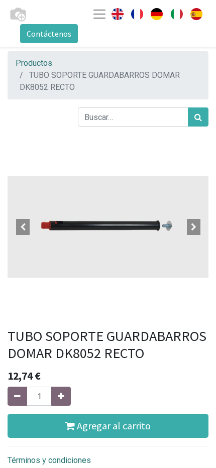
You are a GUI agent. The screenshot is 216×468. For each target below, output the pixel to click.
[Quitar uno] (17, 396)
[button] (23, 227)
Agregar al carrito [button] (113, 425)
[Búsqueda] (198, 117)
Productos (34, 63)
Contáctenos (49, 34)
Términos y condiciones (49, 460)
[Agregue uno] (61, 396)
